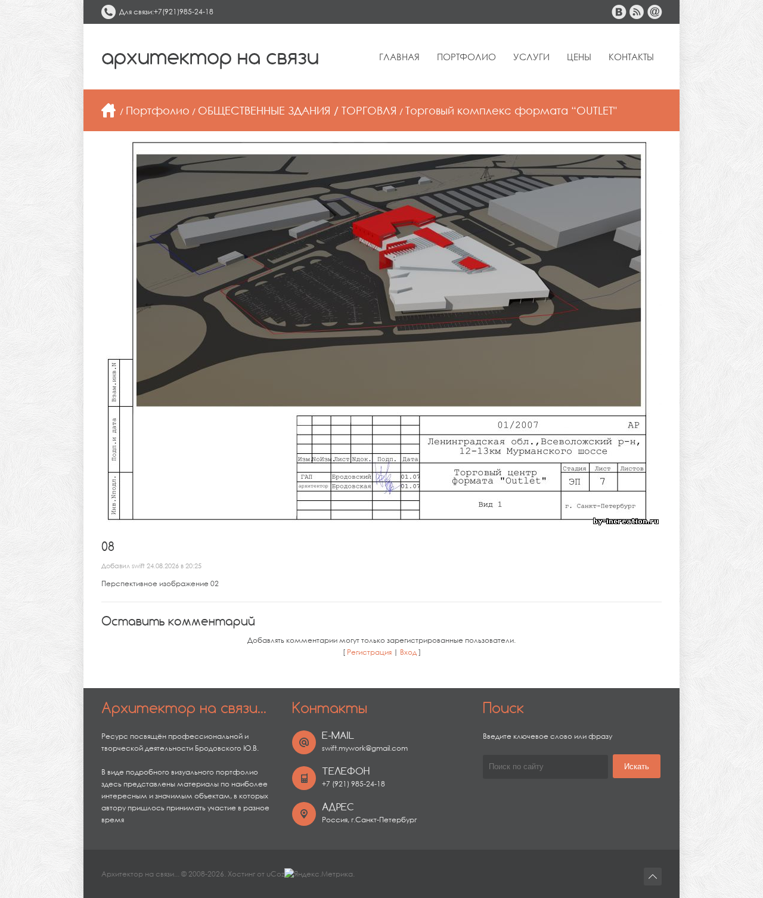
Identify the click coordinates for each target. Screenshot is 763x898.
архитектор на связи (210, 57)
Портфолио (158, 110)
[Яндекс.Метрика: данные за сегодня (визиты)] (318, 874)
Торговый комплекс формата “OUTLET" (511, 110)
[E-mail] (654, 12)
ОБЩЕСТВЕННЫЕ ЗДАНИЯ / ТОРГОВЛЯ (297, 110)
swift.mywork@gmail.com (365, 748)
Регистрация (369, 652)
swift (138, 566)
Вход (408, 652)
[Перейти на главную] (108, 110)
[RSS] (636, 12)
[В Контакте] (619, 12)
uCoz (275, 874)
